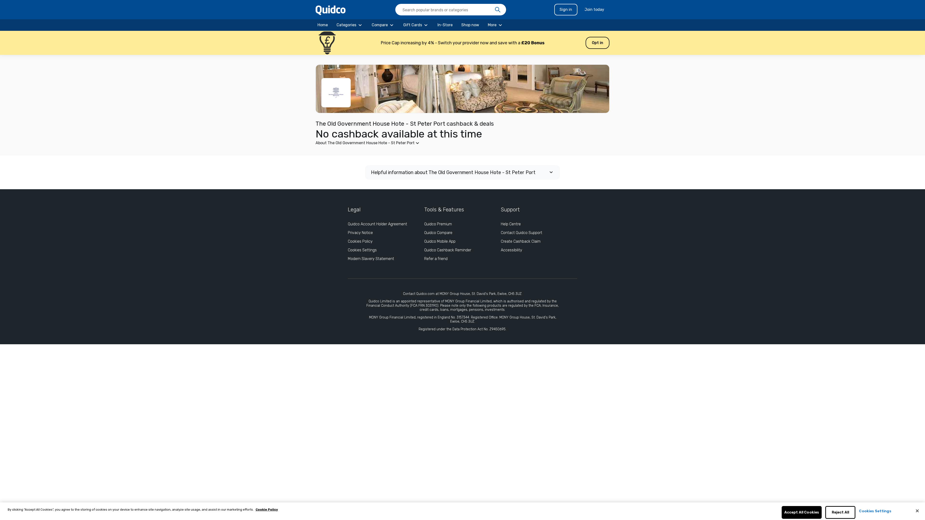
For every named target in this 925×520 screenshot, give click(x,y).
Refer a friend (436, 258)
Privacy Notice (360, 232)
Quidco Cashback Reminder (447, 250)
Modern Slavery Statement (371, 258)
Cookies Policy (360, 241)
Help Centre (511, 224)
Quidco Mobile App (440, 241)
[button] (462, 43)
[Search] (498, 10)
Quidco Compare (438, 232)
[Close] (917, 511)
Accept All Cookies (801, 512)
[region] (462, 511)
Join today (594, 9)
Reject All (840, 512)
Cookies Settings (362, 250)
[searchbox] (450, 9)
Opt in (597, 42)
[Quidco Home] (331, 10)
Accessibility (511, 250)
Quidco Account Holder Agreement (377, 224)
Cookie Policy (267, 509)
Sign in (566, 9)
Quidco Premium (438, 224)
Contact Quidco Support (521, 232)
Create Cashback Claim (521, 241)
